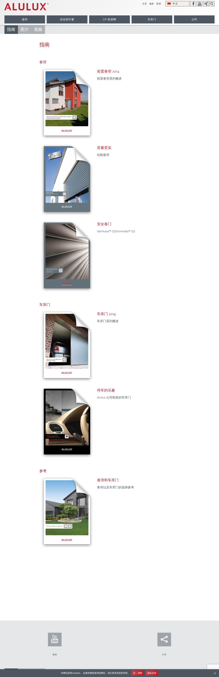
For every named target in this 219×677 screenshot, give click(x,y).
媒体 (151, 3)
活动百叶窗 (67, 19)
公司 (194, 19)
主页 (144, 3)
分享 (164, 654)
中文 (175, 3)
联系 (158, 3)
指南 (11, 29)
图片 (25, 29)
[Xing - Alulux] (206, 3)
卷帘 (25, 19)
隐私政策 (152, 673)
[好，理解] (214, 673)
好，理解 (137, 673)
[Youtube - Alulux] (199, 3)
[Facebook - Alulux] (193, 3)
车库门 (152, 19)
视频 (38, 29)
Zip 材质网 (109, 19)
